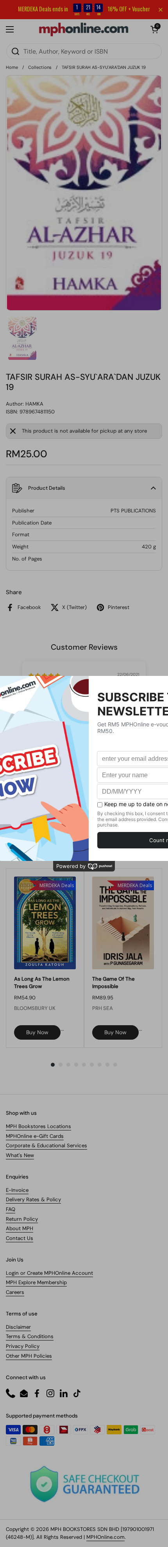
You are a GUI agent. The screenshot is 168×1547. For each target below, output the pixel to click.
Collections (40, 67)
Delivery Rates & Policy (33, 1199)
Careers (15, 1292)
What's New (20, 1155)
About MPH (19, 1228)
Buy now (37, 1032)
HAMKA (34, 404)
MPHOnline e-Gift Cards (35, 1136)
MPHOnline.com (105, 1537)
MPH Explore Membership (36, 1282)
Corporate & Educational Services (46, 1145)
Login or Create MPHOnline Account (49, 1273)
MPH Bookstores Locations (38, 1126)
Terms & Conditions (30, 1336)
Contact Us (19, 1238)
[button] (154, 29)
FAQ (10, 1209)
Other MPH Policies (29, 1356)
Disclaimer (18, 1327)
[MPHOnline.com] (83, 29)
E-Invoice (17, 1190)
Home (12, 67)
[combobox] (84, 51)
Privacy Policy (22, 1346)
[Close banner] (160, 9)
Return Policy (22, 1219)
